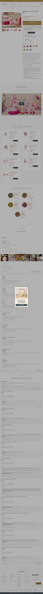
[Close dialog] (27, 287)
